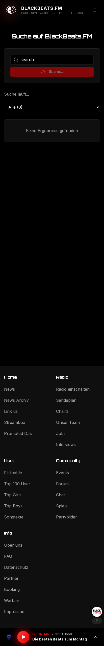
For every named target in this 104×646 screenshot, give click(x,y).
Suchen (52, 71)
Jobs (61, 433)
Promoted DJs (18, 433)
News (9, 389)
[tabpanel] (52, 232)
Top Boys (13, 505)
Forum (62, 483)
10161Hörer (63, 634)
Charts (62, 411)
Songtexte (13, 516)
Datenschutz (16, 567)
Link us (11, 411)
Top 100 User (17, 483)
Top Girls (12, 494)
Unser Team (68, 422)
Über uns (13, 545)
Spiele (62, 505)
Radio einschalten (73, 389)
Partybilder (66, 516)
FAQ (8, 556)
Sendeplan (66, 400)
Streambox (14, 422)
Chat (60, 494)
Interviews (66, 444)
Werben (11, 600)
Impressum (14, 611)
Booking (12, 589)
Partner (11, 578)
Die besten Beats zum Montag (59, 639)
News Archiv (16, 400)
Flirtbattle (13, 472)
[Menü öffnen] (95, 10)
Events (62, 472)
